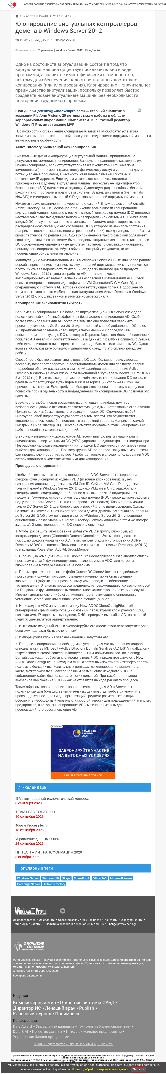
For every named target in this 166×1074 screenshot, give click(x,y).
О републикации (132, 919)
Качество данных (47, 1031)
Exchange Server (28, 884)
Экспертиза (52, 4)
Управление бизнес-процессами (41, 1037)
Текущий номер (82, 4)
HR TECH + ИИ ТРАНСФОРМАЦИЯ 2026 (48, 852)
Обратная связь (68, 919)
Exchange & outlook (111, 4)
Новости (28, 4)
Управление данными (55, 1026)
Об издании (47, 919)
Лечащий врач (60, 1008)
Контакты (111, 919)
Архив (95, 4)
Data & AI (20, 1031)
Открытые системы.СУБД (87, 1002)
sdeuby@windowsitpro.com (61, 110)
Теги (16, 924)
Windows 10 (50, 878)
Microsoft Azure (121, 878)
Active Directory (54, 884)
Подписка (66, 4)
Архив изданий (32, 924)
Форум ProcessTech (31, 825)
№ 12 (68, 16)
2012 (56, 16)
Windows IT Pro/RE (36, 16)
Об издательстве (24, 919)
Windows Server (28, 878)
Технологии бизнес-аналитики (104, 1026)
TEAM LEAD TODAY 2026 (35, 811)
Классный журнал (32, 1013)
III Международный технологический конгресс (52, 798)
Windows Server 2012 (69, 50)
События (39, 4)
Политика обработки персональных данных (75, 924)
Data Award (22, 1026)
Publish (86, 1008)
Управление (45, 50)
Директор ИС (27, 1008)
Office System (145, 4)
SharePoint (81, 878)
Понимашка (67, 1013)
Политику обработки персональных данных (100, 1069)
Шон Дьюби (92, 50)
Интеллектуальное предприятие (94, 1031)
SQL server (130, 4)
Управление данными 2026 (37, 838)
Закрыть (138, 1069)
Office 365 (100, 878)
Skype (66, 878)
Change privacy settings (122, 924)
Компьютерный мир (34, 1002)
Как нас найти (91, 919)
